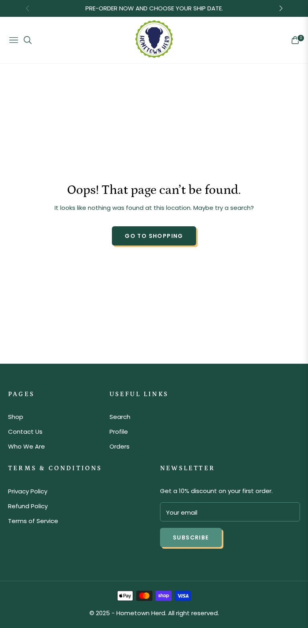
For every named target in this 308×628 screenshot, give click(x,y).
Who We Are (26, 446)
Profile (118, 431)
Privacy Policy (27, 491)
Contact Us (25, 431)
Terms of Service (33, 521)
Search (119, 417)
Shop (15, 417)
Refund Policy (28, 506)
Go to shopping (154, 236)
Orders (119, 446)
